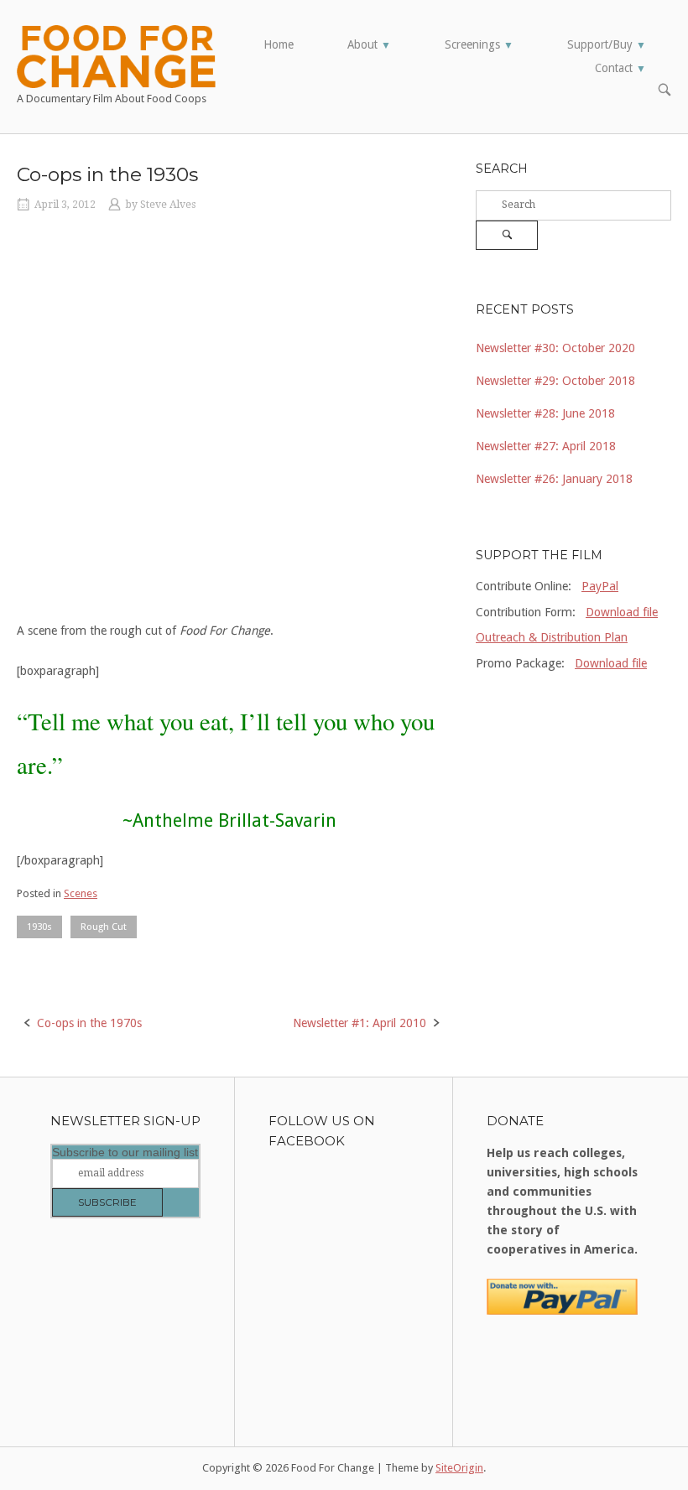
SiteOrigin (459, 1467)
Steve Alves (167, 204)
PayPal (599, 586)
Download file (622, 612)
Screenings (479, 44)
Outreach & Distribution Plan (552, 637)
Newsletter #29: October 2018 (555, 380)
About (369, 44)
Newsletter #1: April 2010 (359, 1023)
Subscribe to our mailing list (125, 1152)
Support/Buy (606, 44)
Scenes (80, 893)
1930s (39, 926)
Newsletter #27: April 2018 (546, 446)
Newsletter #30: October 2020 (555, 348)
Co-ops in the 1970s (89, 1023)
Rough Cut (104, 926)
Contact (620, 68)
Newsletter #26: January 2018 (554, 478)
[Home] (116, 55)
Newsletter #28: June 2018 (545, 413)
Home (278, 44)
